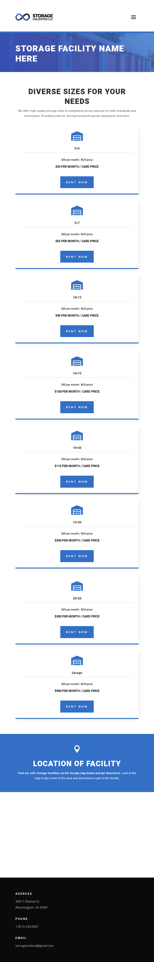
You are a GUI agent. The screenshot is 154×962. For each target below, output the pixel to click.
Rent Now (77, 182)
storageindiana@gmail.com (34, 946)
